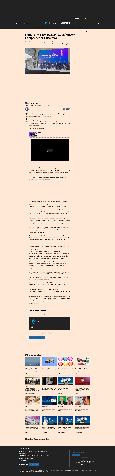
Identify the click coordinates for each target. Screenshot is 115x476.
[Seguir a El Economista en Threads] (84, 464)
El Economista (29, 451)
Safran (41, 113)
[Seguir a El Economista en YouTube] (84, 462)
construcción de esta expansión (47, 177)
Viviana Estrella (34, 103)
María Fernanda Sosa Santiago (30, 393)
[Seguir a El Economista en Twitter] (79, 462)
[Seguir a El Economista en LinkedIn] (81, 462)
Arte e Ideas (44, 386)
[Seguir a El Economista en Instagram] (90, 462)
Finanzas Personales (45, 406)
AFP (43, 393)
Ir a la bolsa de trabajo (34, 464)
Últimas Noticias (33, 27)
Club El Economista (44, 451)
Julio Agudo (60, 393)
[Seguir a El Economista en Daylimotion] (93, 462)
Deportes (26, 425)
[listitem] (27, 109)
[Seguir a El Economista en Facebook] (76, 462)
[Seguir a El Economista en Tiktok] (87, 464)
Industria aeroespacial (42, 314)
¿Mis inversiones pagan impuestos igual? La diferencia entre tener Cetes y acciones (82, 409)
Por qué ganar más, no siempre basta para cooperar (64, 428)
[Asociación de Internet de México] (95, 471)
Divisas (83, 27)
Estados (26, 31)
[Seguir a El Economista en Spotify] (87, 462)
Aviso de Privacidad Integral (40, 455)
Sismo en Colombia (49, 27)
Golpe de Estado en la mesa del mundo (64, 389)
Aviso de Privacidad (29, 455)
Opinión (59, 386)
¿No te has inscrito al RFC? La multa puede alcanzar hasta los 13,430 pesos (49, 409)
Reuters (60, 373)
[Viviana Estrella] (26, 103)
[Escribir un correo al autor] (32, 327)
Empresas (76, 367)
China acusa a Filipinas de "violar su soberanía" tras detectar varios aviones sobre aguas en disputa (32, 369)
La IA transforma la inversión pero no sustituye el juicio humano (82, 428)
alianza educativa (67, 27)
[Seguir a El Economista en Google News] (81, 464)
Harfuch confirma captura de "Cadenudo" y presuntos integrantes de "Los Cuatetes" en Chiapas (32, 390)
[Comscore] (86, 471)
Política (26, 386)
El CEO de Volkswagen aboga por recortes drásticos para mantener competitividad (82, 389)
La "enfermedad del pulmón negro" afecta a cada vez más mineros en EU (49, 389)
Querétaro (33, 314)
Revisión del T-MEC (58, 27)
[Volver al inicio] (42, 448)
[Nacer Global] (22, 461)
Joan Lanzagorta (45, 432)
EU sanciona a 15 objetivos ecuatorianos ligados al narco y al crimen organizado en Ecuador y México (49, 370)
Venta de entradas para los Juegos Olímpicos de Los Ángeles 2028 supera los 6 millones (32, 428)
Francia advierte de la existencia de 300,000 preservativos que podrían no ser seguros (65, 369)
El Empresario (36, 451)
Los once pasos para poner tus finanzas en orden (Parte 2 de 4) (48, 428)
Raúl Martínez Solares (62, 432)
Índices (79, 27)
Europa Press (28, 373)
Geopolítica (27, 367)
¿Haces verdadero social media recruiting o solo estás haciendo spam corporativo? (81, 369)
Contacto (49, 455)
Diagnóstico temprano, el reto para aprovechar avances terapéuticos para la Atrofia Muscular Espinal (32, 409)
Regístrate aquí (76, 454)
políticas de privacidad (84, 457)
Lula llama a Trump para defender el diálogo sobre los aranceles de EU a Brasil (65, 409)
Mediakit (26, 453)
